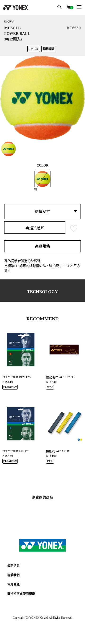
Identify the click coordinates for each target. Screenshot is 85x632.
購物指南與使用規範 (21, 593)
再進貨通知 (35, 228)
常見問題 (13, 584)
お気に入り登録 (73, 228)
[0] (68, 6)
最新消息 (13, 565)
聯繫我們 (13, 575)
